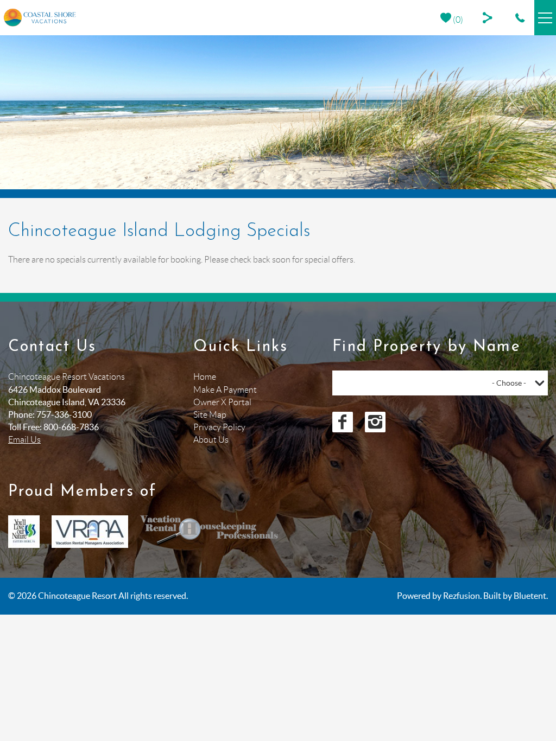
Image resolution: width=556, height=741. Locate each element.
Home (204, 376)
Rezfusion (461, 596)
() (457, 19)
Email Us (24, 439)
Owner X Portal (222, 402)
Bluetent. (531, 596)
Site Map (209, 414)
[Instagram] (375, 422)
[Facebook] (342, 422)
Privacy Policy (219, 427)
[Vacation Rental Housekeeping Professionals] (209, 531)
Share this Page (489, 17)
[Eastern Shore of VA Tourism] (24, 531)
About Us (211, 439)
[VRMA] (90, 531)
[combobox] (440, 382)
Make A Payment (225, 389)
